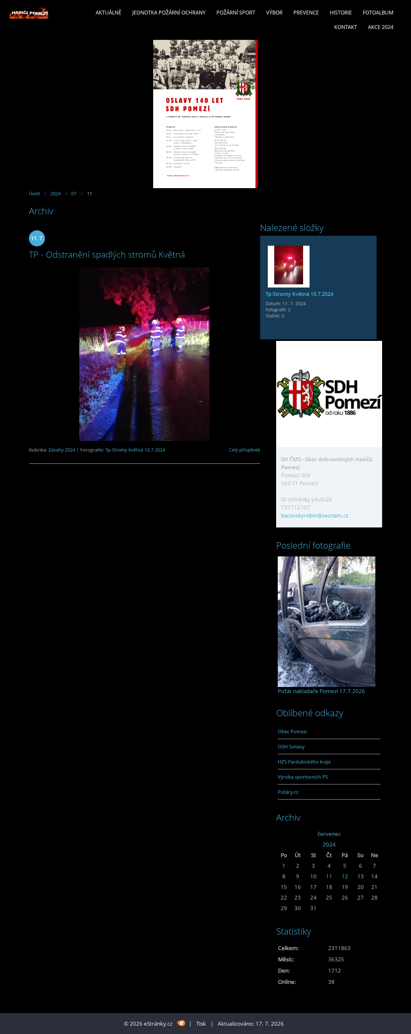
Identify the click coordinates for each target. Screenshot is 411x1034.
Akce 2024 (380, 27)
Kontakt (345, 27)
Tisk (201, 1023)
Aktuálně (108, 12)
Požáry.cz (288, 792)
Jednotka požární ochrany (169, 12)
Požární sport (235, 12)
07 (73, 193)
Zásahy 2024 (61, 450)
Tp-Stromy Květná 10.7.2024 (135, 450)
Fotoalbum (378, 12)
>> (374, 833)
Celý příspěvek (244, 450)
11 (329, 876)
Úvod (34, 193)
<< (284, 833)
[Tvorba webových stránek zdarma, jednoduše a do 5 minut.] (181, 1023)
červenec (329, 833)
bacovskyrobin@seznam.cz (314, 515)
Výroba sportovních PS (303, 776)
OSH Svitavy (291, 746)
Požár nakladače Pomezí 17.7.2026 (321, 691)
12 (345, 876)
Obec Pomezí (292, 731)
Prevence (306, 12)
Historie (341, 12)
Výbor (274, 12)
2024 (55, 193)
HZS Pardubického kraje (304, 761)
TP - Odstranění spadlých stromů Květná (107, 254)
